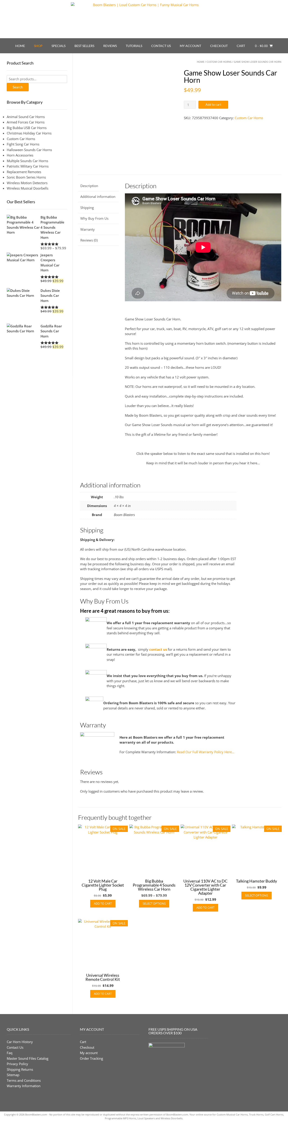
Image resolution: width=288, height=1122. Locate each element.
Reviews (110, 46)
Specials (58, 46)
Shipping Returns (20, 1069)
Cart (241, 46)
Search (18, 87)
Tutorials (134, 46)
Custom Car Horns (219, 61)
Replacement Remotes (24, 172)
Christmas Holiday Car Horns (29, 133)
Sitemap (13, 1075)
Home (20, 46)
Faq (9, 1052)
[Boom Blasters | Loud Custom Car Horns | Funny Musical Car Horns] (144, 19)
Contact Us (161, 46)
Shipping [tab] (87, 207)
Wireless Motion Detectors (27, 183)
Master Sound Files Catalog (27, 1058)
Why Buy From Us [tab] (94, 218)
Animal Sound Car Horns (26, 116)
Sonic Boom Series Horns (26, 177)
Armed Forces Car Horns (26, 122)
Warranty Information (23, 1086)
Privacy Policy (17, 1064)
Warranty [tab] (87, 229)
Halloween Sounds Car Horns (29, 150)
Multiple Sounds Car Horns (27, 161)
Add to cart (213, 104)
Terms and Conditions (24, 1080)
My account (190, 46)
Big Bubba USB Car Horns (27, 127)
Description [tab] (89, 185)
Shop (38, 46)
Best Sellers (84, 46)
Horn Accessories (20, 155)
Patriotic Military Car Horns (28, 166)
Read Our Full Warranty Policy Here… (205, 752)
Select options (154, 903)
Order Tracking (91, 1058)
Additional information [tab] (97, 196)
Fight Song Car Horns (23, 144)
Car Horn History (20, 1041)
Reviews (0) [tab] (89, 240)
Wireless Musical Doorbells (27, 188)
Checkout (219, 46)
